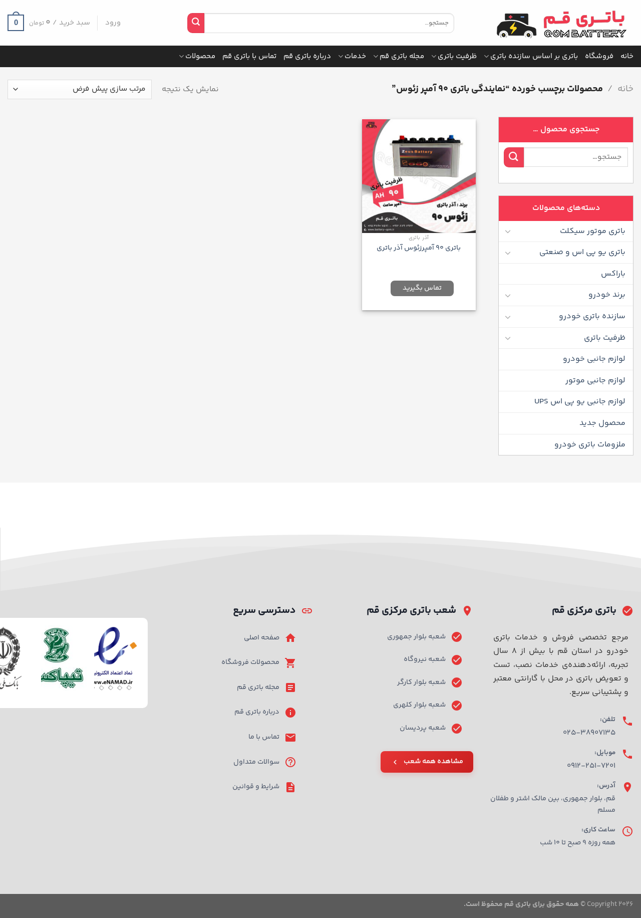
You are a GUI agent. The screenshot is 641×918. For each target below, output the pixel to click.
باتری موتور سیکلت (592, 231)
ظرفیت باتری (457, 56)
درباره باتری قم (307, 56)
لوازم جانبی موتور (595, 380)
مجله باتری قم (402, 56)
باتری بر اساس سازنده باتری (534, 56)
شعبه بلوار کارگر (421, 682)
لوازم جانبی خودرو (594, 359)
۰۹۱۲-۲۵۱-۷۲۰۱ (591, 766)
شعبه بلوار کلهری (419, 705)
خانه (626, 56)
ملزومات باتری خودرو (589, 444)
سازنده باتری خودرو (592, 316)
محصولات (200, 56)
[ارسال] (195, 23)
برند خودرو (606, 295)
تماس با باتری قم (249, 56)
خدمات (355, 56)
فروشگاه (599, 56)
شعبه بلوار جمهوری (416, 636)
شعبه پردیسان (423, 728)
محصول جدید (602, 423)
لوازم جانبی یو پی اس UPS (579, 401)
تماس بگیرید (422, 288)
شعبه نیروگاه (425, 659)
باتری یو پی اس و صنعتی (582, 252)
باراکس (613, 274)
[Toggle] (508, 231)
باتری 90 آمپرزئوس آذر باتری (419, 248)
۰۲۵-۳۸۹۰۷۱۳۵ (589, 733)
